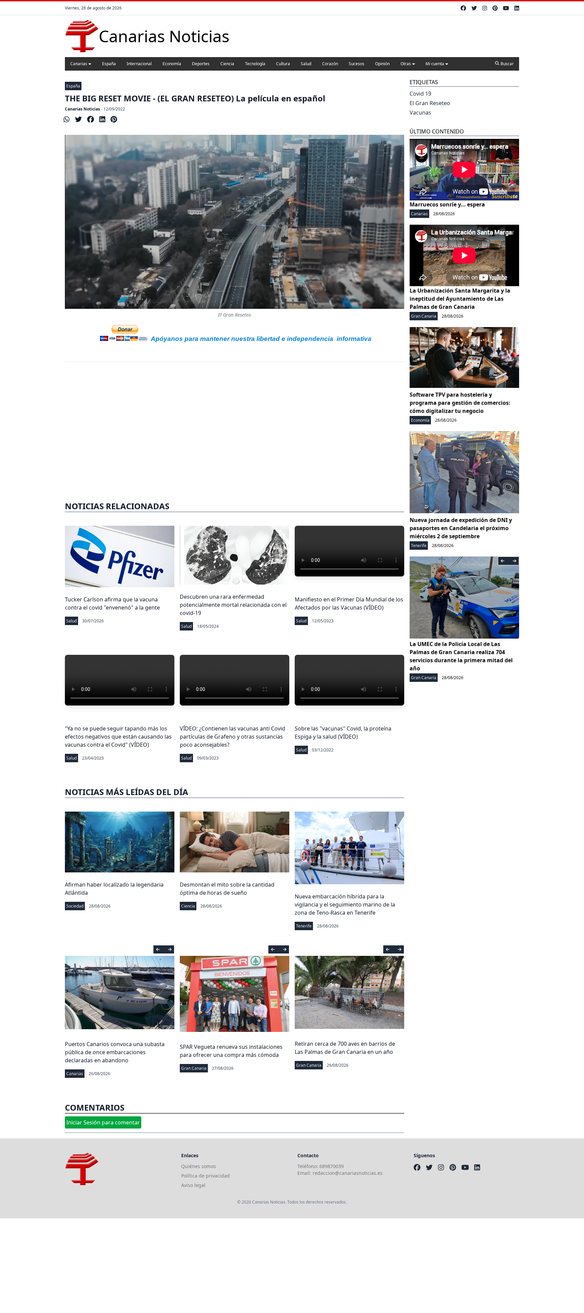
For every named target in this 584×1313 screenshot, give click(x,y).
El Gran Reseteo (430, 103)
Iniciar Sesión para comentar (103, 1122)
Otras (405, 64)
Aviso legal (193, 1185)
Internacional (139, 64)
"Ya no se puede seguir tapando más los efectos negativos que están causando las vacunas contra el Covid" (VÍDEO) (118, 736)
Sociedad (74, 906)
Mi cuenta (434, 64)
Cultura (283, 64)
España (109, 64)
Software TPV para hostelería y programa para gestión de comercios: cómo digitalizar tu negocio (460, 403)
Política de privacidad (205, 1175)
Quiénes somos (198, 1166)
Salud (306, 64)
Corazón (330, 64)
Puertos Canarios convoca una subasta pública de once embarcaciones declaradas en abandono (115, 1052)
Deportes (201, 64)
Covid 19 (420, 93)
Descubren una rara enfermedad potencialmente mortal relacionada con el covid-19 (233, 605)
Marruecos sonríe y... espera (447, 204)
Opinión (382, 64)
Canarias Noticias (82, 109)
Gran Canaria (193, 1068)
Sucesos (356, 64)
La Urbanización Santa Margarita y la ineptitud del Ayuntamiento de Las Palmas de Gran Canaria (460, 299)
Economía (172, 64)
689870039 (331, 1166)
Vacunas (420, 112)
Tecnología (255, 64)
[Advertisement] (203, 1265)
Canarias (78, 64)
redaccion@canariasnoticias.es (348, 1173)
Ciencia (227, 64)
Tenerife (304, 926)
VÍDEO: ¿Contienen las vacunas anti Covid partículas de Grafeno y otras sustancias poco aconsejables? (232, 736)
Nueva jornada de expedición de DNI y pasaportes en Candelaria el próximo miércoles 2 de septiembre (461, 528)
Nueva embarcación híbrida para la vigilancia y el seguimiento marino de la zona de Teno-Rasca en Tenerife (345, 904)
